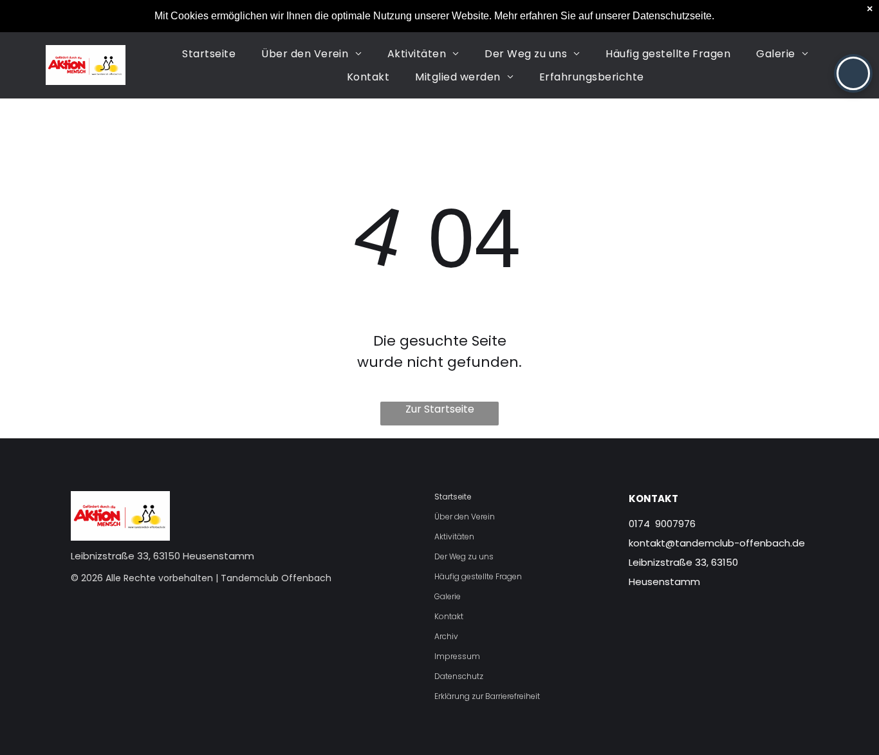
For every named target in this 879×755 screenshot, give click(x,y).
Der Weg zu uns (464, 556)
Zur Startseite (439, 409)
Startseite (452, 496)
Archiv (446, 636)
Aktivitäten (454, 536)
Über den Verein (464, 516)
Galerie (447, 596)
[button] (853, 73)
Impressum (457, 656)
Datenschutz (458, 676)
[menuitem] (208, 53)
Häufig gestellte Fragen (478, 576)
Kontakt (448, 616)
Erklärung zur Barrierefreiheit (487, 696)
